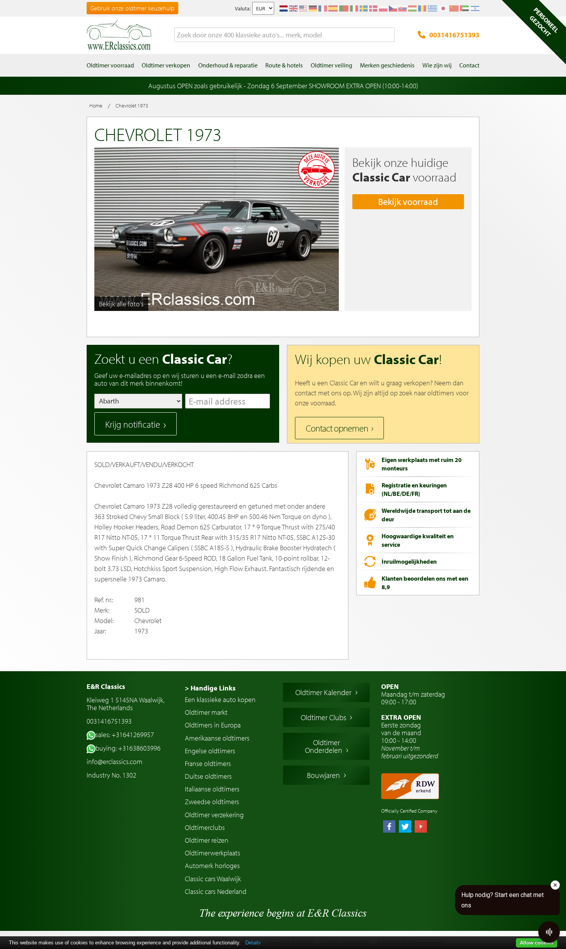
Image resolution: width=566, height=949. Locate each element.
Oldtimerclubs (205, 827)
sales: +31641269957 (124, 734)
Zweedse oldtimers (212, 801)
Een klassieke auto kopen (220, 699)
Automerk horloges (212, 865)
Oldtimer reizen (206, 840)
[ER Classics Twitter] (405, 827)
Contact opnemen (337, 428)
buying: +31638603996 (128, 748)
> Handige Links (210, 688)
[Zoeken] (389, 35)
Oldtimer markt (206, 712)
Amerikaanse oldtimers (217, 738)
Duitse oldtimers (208, 776)
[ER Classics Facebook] (389, 827)
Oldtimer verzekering (214, 814)
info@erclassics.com (114, 761)
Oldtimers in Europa (213, 725)
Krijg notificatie (132, 424)
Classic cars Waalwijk (213, 878)
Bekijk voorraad (408, 201)
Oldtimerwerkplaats (212, 852)
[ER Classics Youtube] (421, 827)
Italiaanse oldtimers (212, 788)
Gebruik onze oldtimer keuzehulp (132, 8)
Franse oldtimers (208, 763)
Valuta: (243, 8)
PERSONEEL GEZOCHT (544, 22)
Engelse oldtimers (210, 750)
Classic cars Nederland (215, 891)
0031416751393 (454, 34)
